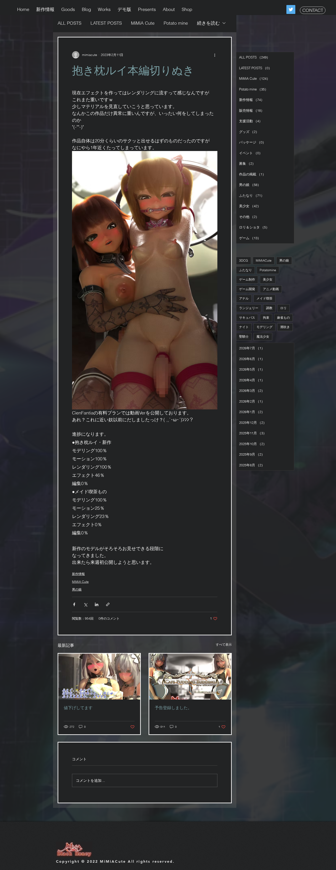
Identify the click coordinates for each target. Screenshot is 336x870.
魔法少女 (262, 336)
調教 (269, 308)
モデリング (264, 327)
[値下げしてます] (99, 677)
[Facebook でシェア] (74, 604)
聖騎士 (244, 336)
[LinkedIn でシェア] (96, 604)
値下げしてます (78, 707)
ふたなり (245, 270)
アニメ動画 (271, 289)
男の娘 (77, 589)
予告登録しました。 (173, 707)
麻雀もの (283, 318)
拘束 (266, 318)
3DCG (243, 260)
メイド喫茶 (264, 298)
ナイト (244, 327)
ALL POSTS (69, 23)
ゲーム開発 (247, 289)
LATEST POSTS (106, 23)
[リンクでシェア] (108, 604)
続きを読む (208, 23)
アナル (244, 298)
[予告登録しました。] (190, 677)
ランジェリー (248, 308)
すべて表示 (224, 644)
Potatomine (268, 270)
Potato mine (176, 23)
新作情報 (78, 574)
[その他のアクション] (214, 55)
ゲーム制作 (247, 279)
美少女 (267, 279)
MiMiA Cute (143, 23)
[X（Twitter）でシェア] (85, 604)
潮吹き (285, 327)
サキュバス (247, 318)
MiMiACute (264, 260)
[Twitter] (290, 9)
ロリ (283, 308)
